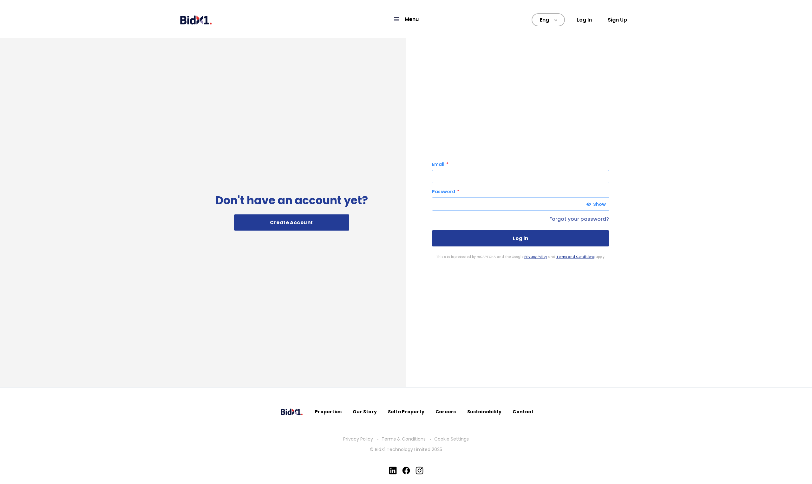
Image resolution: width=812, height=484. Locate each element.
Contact (523, 411)
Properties (328, 411)
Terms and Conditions (575, 256)
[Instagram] (419, 470)
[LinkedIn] (393, 470)
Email (438, 164)
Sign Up (617, 19)
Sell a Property (406, 411)
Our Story (365, 411)
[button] (406, 19)
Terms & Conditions (404, 439)
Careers (445, 411)
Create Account (291, 222)
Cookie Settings (451, 439)
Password (444, 191)
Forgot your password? (579, 219)
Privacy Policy (535, 256)
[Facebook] (406, 470)
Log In (584, 19)
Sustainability (484, 411)
